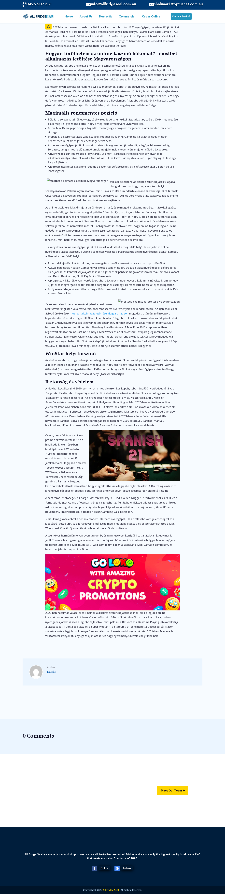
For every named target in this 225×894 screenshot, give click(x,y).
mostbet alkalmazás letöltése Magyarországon (99, 313)
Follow (104, 868)
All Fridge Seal (111, 890)
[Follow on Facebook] (94, 868)
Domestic (105, 17)
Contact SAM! (180, 16)
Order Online (151, 17)
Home (69, 17)
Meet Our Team (171, 790)
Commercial (127, 17)
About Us (86, 17)
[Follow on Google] (117, 868)
